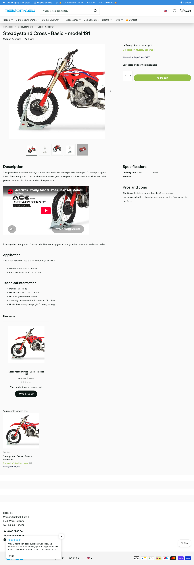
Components (90, 20)
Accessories (72, 20)
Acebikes (16, 39)
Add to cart (162, 77)
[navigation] (31, 150)
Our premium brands (26, 20)
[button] (131, 72)
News (117, 20)
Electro (105, 20)
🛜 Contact (131, 20)
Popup (155, 49)
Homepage (8, 27)
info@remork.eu (16, 535)
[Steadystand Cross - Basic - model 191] (21, 430)
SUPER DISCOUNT (51, 20)
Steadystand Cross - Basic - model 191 (17, 458)
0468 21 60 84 (15, 531)
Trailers (6, 20)
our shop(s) (146, 45)
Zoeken (95, 11)
